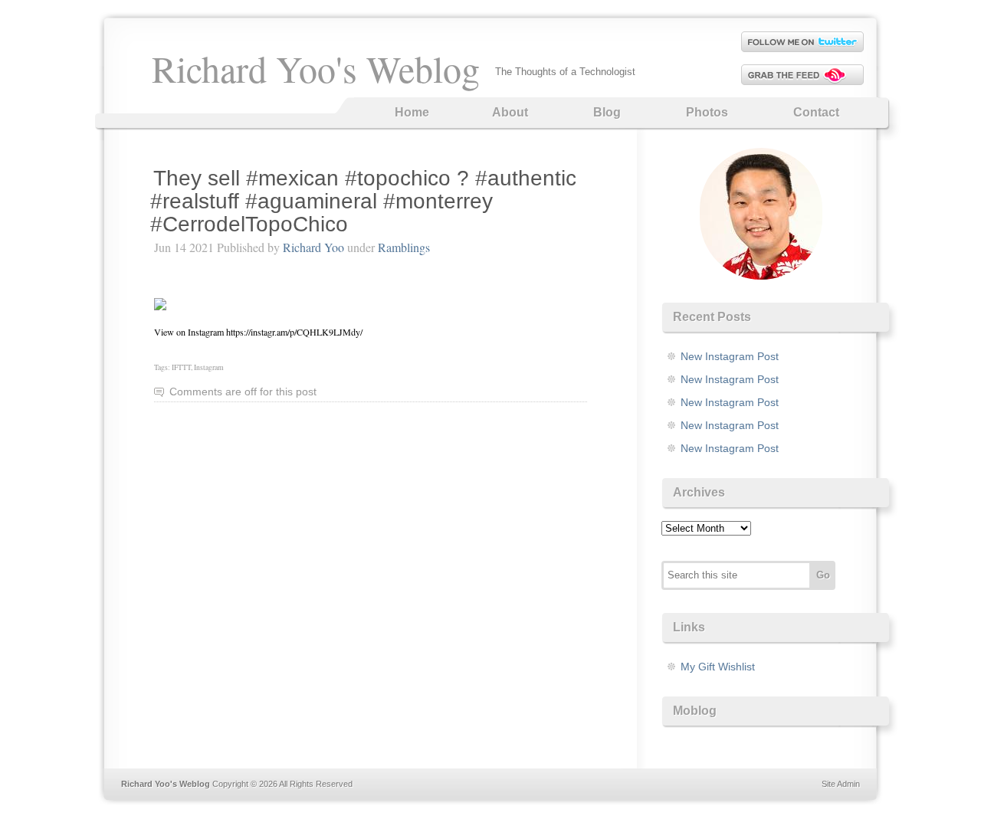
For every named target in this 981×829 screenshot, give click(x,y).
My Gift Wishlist (718, 666)
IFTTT (181, 367)
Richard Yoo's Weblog (316, 68)
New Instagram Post (730, 356)
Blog (607, 112)
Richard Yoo (313, 247)
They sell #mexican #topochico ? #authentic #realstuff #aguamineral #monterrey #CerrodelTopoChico (363, 201)
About (510, 112)
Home (412, 112)
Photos (707, 112)
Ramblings (404, 247)
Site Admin (841, 783)
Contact (816, 112)
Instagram (209, 367)
